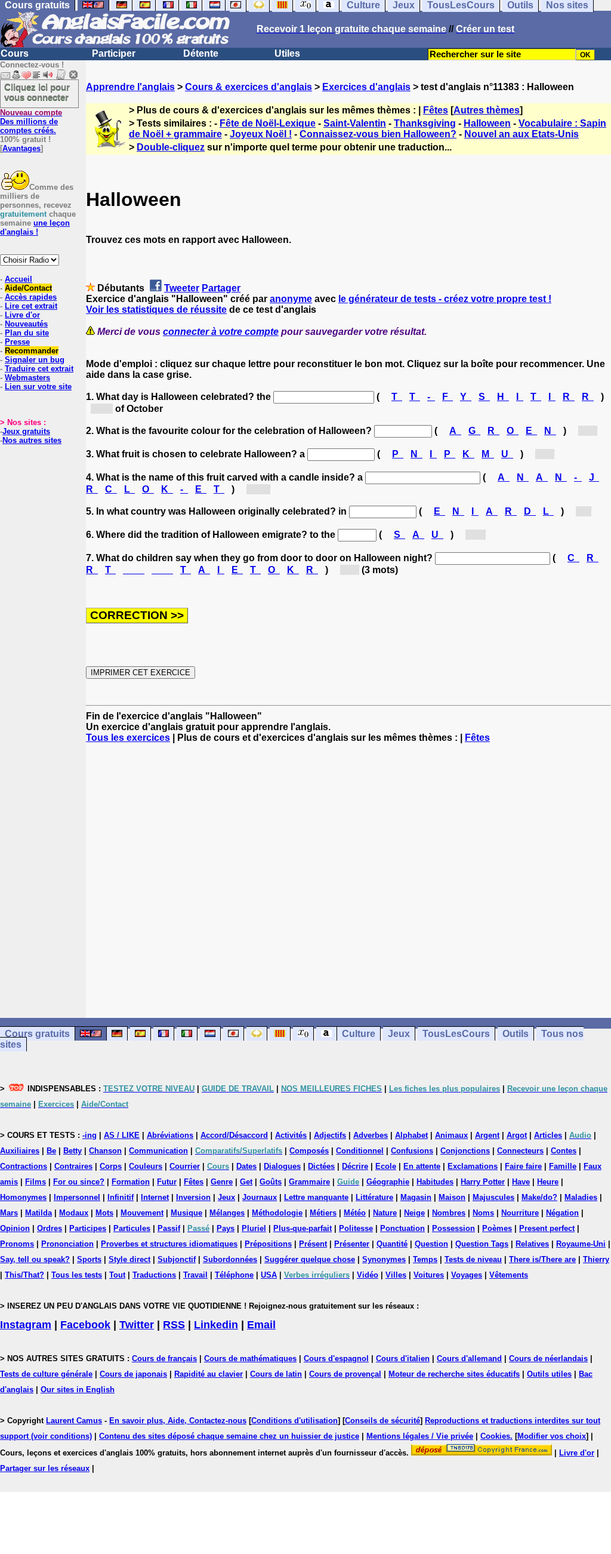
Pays (225, 1228)
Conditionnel (360, 1150)
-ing (89, 1135)
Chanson (105, 1150)
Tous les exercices (128, 738)
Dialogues (282, 1166)
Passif (169, 1228)
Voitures (428, 1274)
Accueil (18, 279)
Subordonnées (230, 1259)
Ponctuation (402, 1228)
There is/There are (542, 1259)
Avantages (21, 148)
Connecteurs (520, 1150)
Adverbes (370, 1135)
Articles (548, 1135)
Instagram (25, 1325)
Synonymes (384, 1259)
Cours (15, 53)
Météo (355, 1212)
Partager (221, 288)
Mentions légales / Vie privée (419, 1436)
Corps (111, 1166)
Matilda (38, 1212)
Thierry (596, 1259)
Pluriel (254, 1228)
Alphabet (411, 1135)
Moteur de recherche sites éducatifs (454, 1374)
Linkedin (216, 1325)
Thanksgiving (425, 123)
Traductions (154, 1274)
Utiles (287, 53)
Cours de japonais (133, 1374)
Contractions (23, 1166)
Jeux (399, 1034)
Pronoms (17, 1243)
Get (246, 1181)
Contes (563, 1150)
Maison (452, 1197)
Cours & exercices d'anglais (248, 87)
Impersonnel (77, 1197)
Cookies (495, 1436)
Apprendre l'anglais (130, 87)
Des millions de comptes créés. (31, 121)
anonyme (291, 299)
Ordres (49, 1228)
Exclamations (473, 1166)
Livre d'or (22, 314)
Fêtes (435, 110)
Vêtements (508, 1274)
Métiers (323, 1212)
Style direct (129, 1259)
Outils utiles (549, 1374)
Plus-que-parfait (302, 1228)
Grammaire (309, 1181)
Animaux (451, 1135)
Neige (414, 1212)
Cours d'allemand (469, 1358)
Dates (246, 1166)
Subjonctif (177, 1259)
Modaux (73, 1212)
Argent (487, 1135)
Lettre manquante (316, 1197)
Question (431, 1243)
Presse (17, 341)
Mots (104, 1212)
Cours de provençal (345, 1374)
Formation (131, 1181)
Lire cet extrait (31, 305)
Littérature (374, 1197)
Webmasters (27, 377)
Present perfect (547, 1228)
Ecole (385, 1166)
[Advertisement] (348, 880)
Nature (385, 1212)
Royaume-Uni (581, 1243)
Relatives (532, 1243)
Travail (195, 1274)
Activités (291, 1135)
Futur (167, 1181)
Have (521, 1181)
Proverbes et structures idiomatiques (169, 1243)
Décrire (355, 1166)
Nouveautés (26, 323)
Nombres (448, 1212)
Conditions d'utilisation (294, 1420)
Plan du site (27, 332)
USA (269, 1274)
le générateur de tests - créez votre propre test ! (444, 299)
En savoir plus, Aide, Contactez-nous (177, 1420)
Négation (562, 1212)
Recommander (31, 350)
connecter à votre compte (221, 332)
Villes (395, 1274)
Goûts (271, 1181)
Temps (425, 1259)
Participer (113, 53)
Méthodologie (277, 1212)
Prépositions (268, 1243)
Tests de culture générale (46, 1374)
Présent (313, 1243)
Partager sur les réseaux (45, 1468)
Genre (222, 1181)
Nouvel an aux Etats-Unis (521, 134)
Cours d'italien (403, 1358)
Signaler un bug (34, 359)
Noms (483, 1212)
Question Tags (481, 1243)
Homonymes (23, 1197)
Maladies (580, 1197)
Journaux (259, 1197)
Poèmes (497, 1228)
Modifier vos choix (551, 1436)
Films (35, 1181)
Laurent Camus (74, 1420)
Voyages (466, 1274)
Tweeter (181, 288)
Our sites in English (78, 1389)
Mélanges (227, 1212)
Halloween (487, 123)
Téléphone (234, 1274)
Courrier (184, 1166)
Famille (562, 1166)
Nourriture (520, 1212)
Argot (517, 1135)
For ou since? (78, 1181)
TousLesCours (456, 1034)
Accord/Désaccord (234, 1135)
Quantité (392, 1243)
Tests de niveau (473, 1259)
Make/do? (539, 1197)
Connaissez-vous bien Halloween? (378, 134)
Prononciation (67, 1243)
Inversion (193, 1197)
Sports (89, 1259)
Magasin (415, 1197)
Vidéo (367, 1274)
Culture (358, 1034)
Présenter (351, 1243)
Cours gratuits (37, 1034)
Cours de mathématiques (250, 1358)
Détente (200, 53)
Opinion (15, 1228)
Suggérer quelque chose (309, 1259)
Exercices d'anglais (366, 87)
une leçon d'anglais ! (35, 227)
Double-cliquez (171, 147)
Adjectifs (330, 1135)
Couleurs (145, 1166)
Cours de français (164, 1358)
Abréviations (170, 1135)
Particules (131, 1228)
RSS (174, 1325)
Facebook (85, 1325)
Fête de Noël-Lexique (268, 123)
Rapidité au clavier (208, 1374)
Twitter (136, 1325)
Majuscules (493, 1197)
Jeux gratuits (26, 431)
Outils (515, 1034)
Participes (87, 1228)
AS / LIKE (122, 1135)
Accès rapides (31, 297)
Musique (186, 1212)
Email (261, 1325)
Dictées (321, 1166)
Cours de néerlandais (548, 1358)
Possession (453, 1228)
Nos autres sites (31, 440)
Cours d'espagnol (336, 1358)
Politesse (356, 1228)
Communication (158, 1150)
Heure (547, 1181)
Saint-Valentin (354, 123)
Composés (309, 1150)
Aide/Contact (28, 288)
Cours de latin (276, 1374)
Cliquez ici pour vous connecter (37, 92)
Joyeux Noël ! (261, 134)
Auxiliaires (19, 1150)
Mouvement (142, 1212)
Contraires (73, 1166)
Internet (155, 1197)
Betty (72, 1150)
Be (51, 1150)
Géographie (387, 1181)
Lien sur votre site (38, 386)
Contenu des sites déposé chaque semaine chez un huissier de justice (229, 1436)
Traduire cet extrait (39, 368)
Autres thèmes (486, 110)
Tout (117, 1274)
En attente (421, 1166)
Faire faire (523, 1166)
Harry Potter (483, 1181)
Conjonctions (465, 1150)
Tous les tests (76, 1274)
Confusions (412, 1150)
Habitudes (434, 1181)
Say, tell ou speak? (35, 1259)
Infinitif (120, 1197)
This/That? (24, 1274)
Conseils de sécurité (382, 1420)
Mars (9, 1212)
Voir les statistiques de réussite (156, 309)
